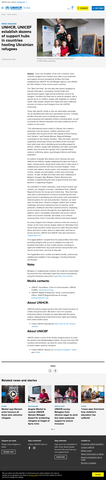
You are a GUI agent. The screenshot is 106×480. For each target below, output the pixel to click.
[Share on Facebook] (55, 371)
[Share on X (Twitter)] (50, 371)
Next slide (102, 394)
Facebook (58, 349)
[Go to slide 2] (55, 430)
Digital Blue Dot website (63, 276)
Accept (98, 474)
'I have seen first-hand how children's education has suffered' (92, 413)
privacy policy (33, 475)
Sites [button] (72, 9)
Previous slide (4, 394)
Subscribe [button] (60, 457)
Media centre (86, 451)
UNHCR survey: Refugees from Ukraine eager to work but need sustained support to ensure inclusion (66, 416)
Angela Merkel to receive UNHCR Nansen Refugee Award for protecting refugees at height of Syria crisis (39, 416)
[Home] (12, 8)
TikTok (37, 352)
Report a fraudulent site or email (91, 458)
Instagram (66, 349)
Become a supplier (88, 463)
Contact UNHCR (87, 447)
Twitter (74, 349)
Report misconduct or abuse (92, 454)
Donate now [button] (8, 451)
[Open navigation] (3, 8)
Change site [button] (21, 2)
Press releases (12, 14)
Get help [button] (99, 8)
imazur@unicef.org (46, 290)
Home (3, 14)
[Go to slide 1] (52, 430)
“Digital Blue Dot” (34, 235)
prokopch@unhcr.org (39, 297)
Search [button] (68, 9)
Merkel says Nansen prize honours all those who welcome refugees (12, 413)
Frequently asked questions (92, 444)
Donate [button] (84, 8)
